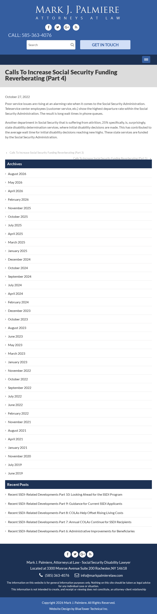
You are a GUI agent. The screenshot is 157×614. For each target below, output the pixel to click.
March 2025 (16, 242)
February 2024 (18, 302)
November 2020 (19, 456)
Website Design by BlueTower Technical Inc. (78, 609)
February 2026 (18, 199)
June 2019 (15, 473)
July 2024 (15, 285)
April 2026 (15, 191)
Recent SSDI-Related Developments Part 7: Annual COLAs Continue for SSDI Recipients (69, 522)
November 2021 (19, 422)
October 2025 (18, 216)
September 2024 (19, 276)
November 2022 (19, 370)
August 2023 (17, 328)
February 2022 (18, 413)
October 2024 (18, 268)
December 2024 (19, 259)
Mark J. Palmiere (75, 602)
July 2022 (15, 396)
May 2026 (15, 182)
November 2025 (19, 208)
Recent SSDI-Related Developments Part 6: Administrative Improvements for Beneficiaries (71, 531)
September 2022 (19, 388)
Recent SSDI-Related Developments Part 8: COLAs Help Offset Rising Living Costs (65, 513)
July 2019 (15, 465)
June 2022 (15, 405)
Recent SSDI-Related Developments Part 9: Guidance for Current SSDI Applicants (65, 503)
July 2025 (15, 225)
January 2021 (17, 447)
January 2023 (17, 362)
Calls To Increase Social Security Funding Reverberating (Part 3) (47, 152)
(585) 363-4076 (57, 575)
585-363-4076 (37, 35)
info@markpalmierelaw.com (102, 575)
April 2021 (15, 439)
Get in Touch (105, 44)
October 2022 (18, 379)
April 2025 (15, 233)
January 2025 (17, 251)
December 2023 (19, 311)
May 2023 (15, 345)
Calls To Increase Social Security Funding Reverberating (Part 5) (110, 158)
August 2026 (17, 174)
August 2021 (17, 430)
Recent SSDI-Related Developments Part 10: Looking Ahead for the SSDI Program (65, 494)
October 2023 (18, 319)
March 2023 (16, 353)
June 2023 (15, 336)
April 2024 (15, 293)
